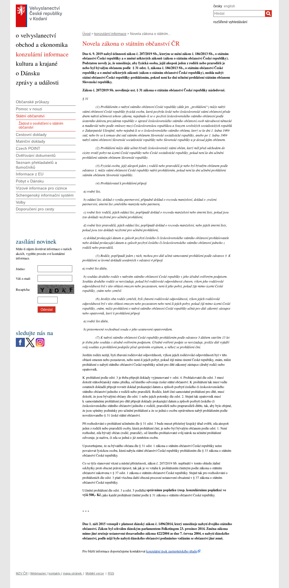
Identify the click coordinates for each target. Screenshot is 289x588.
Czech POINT (28, 148)
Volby (20, 202)
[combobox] (239, 13)
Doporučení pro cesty (35, 209)
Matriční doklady (30, 141)
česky (217, 6)
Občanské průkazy (32, 102)
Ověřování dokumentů (36, 155)
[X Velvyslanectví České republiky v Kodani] (30, 339)
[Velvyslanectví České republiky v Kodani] (39, 6)
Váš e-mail (23, 278)
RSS (111, 573)
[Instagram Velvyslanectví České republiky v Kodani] (40, 339)
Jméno (20, 269)
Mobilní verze (95, 573)
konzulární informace (110, 34)
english (229, 6)
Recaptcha (22, 289)
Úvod (86, 34)
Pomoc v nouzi (29, 109)
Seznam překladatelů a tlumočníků (36, 164)
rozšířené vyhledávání (230, 22)
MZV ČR (22, 573)
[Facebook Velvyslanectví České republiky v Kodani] (20, 339)
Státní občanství (30, 116)
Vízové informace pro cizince (41, 188)
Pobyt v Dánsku (30, 181)
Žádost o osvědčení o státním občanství (41, 125)
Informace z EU (29, 174)
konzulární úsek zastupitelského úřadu (171, 551)
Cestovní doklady (31, 134)
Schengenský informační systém (45, 195)
